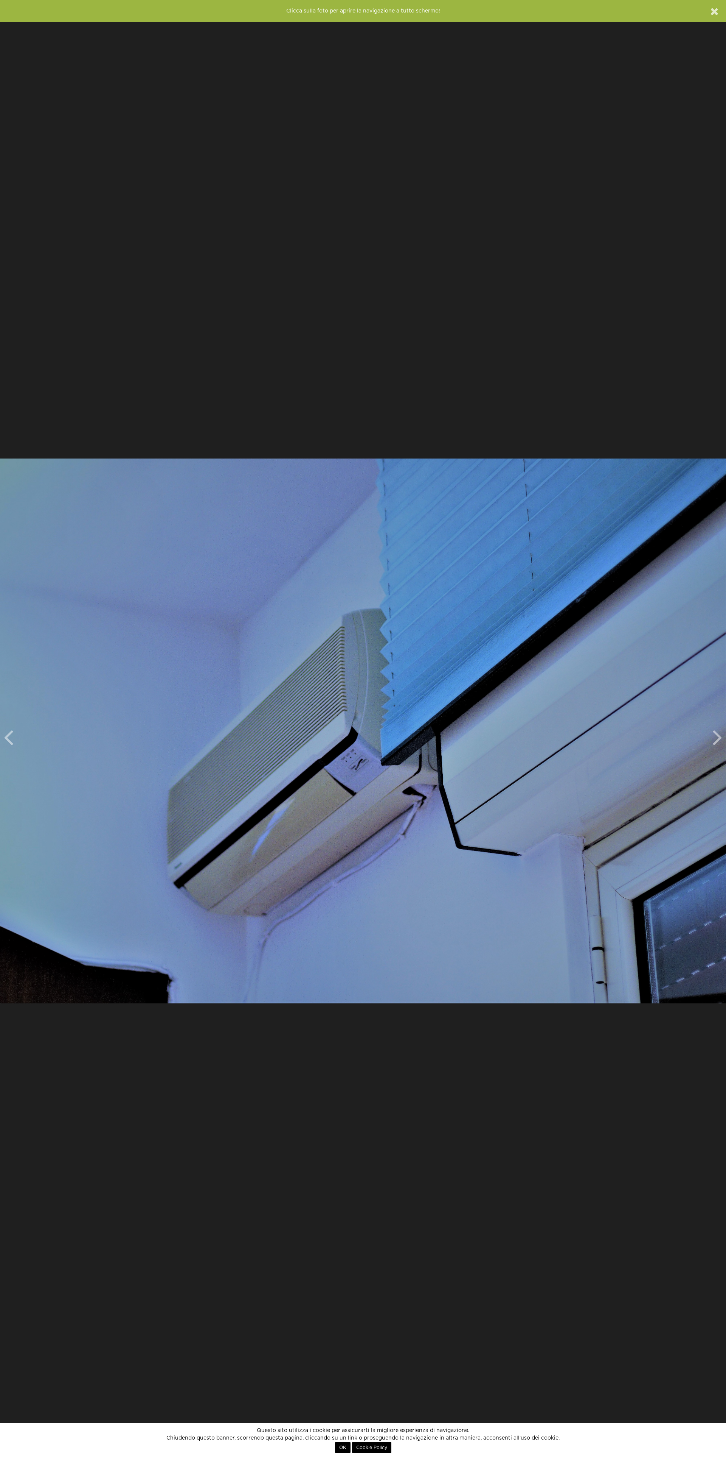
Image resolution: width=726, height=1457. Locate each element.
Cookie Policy (371, 1447)
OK (342, 1447)
